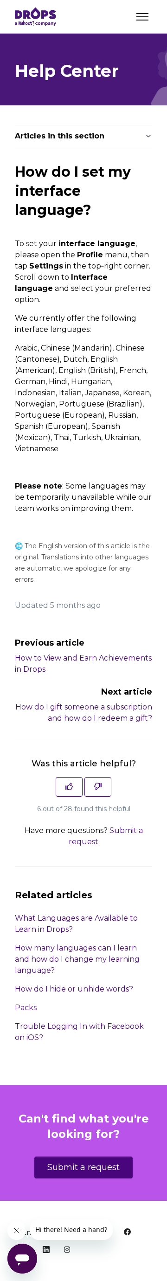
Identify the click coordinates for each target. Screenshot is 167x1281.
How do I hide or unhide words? (74, 989)
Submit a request (83, 1167)
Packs (26, 1007)
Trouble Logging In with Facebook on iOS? (79, 1032)
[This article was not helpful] (97, 787)
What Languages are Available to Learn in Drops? (76, 924)
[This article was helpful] (69, 787)
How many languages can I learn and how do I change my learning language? (77, 959)
